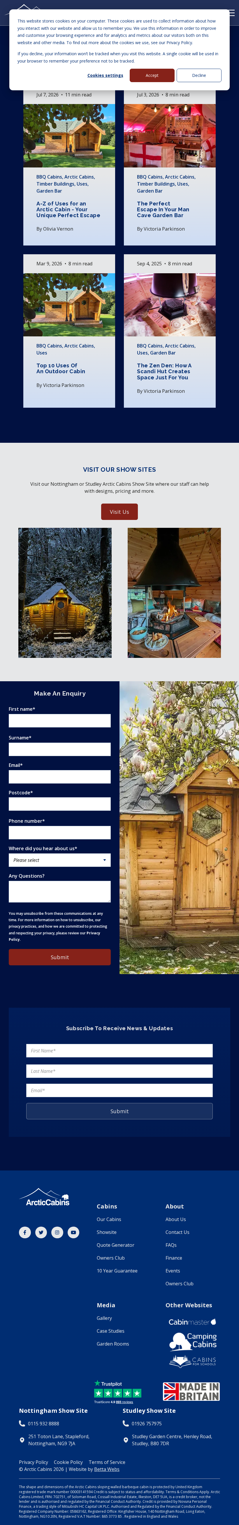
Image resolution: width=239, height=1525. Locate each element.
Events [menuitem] (173, 1271)
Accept (152, 75)
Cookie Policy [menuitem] (68, 1462)
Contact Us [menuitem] (177, 1232)
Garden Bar (49, 191)
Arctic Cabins (79, 177)
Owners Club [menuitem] (111, 1258)
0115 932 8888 (43, 1423)
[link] (25, 1233)
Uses (82, 184)
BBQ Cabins (49, 177)
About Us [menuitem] (176, 1219)
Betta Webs (106, 1469)
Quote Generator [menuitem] (115, 1245)
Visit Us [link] (119, 511)
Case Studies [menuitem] (110, 1331)
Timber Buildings (55, 184)
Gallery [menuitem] (104, 1318)
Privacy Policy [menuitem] (33, 1462)
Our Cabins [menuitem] (109, 1219)
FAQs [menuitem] (171, 1245)
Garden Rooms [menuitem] (113, 1344)
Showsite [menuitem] (107, 1232)
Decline (199, 75)
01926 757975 (147, 1423)
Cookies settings (105, 75)
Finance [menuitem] (174, 1258)
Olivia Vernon (58, 229)
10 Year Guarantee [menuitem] (117, 1271)
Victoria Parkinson (164, 229)
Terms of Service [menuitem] (107, 1462)
